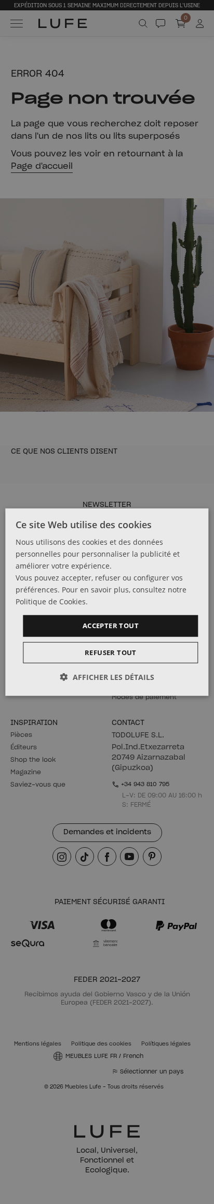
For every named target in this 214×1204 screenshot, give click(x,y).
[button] (107, 677)
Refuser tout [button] (111, 652)
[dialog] (106, 602)
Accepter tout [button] (111, 625)
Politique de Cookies (51, 601)
